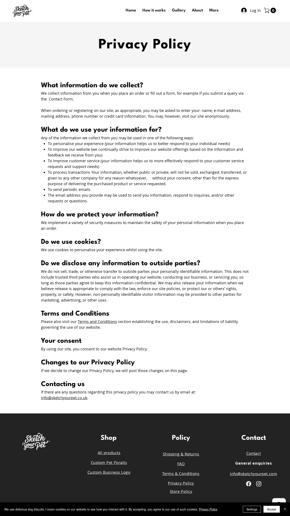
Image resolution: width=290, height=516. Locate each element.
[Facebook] (248, 483)
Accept (271, 509)
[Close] (284, 509)
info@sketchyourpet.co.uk (64, 397)
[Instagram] (258, 483)
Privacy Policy (208, 509)
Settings (251, 509)
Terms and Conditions (97, 321)
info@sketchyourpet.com (253, 473)
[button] (270, 10)
